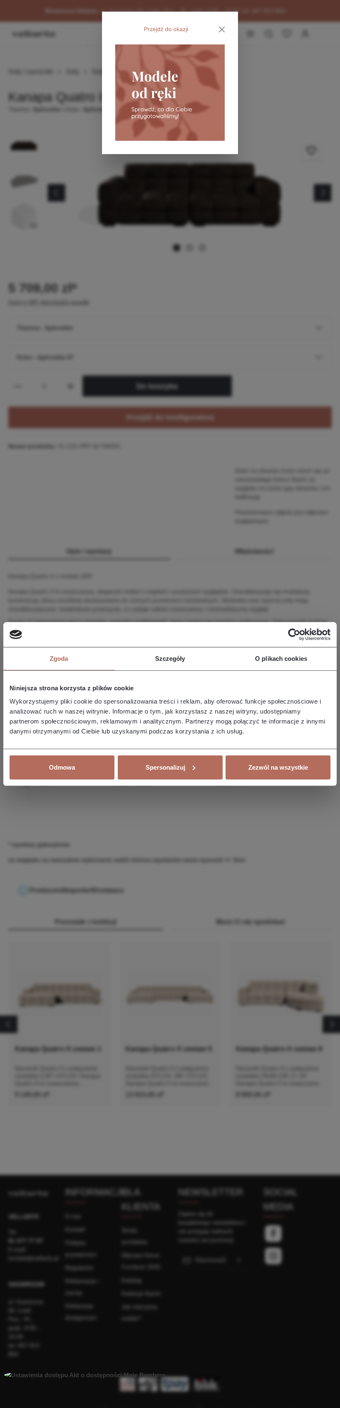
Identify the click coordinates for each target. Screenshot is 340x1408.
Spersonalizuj (165, 766)
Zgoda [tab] (59, 658)
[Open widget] (84, 1375)
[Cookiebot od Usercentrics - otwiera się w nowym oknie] (294, 634)
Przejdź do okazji (166, 29)
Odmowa (62, 766)
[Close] (222, 29)
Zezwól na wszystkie (278, 766)
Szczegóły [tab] (170, 658)
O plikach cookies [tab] (281, 658)
